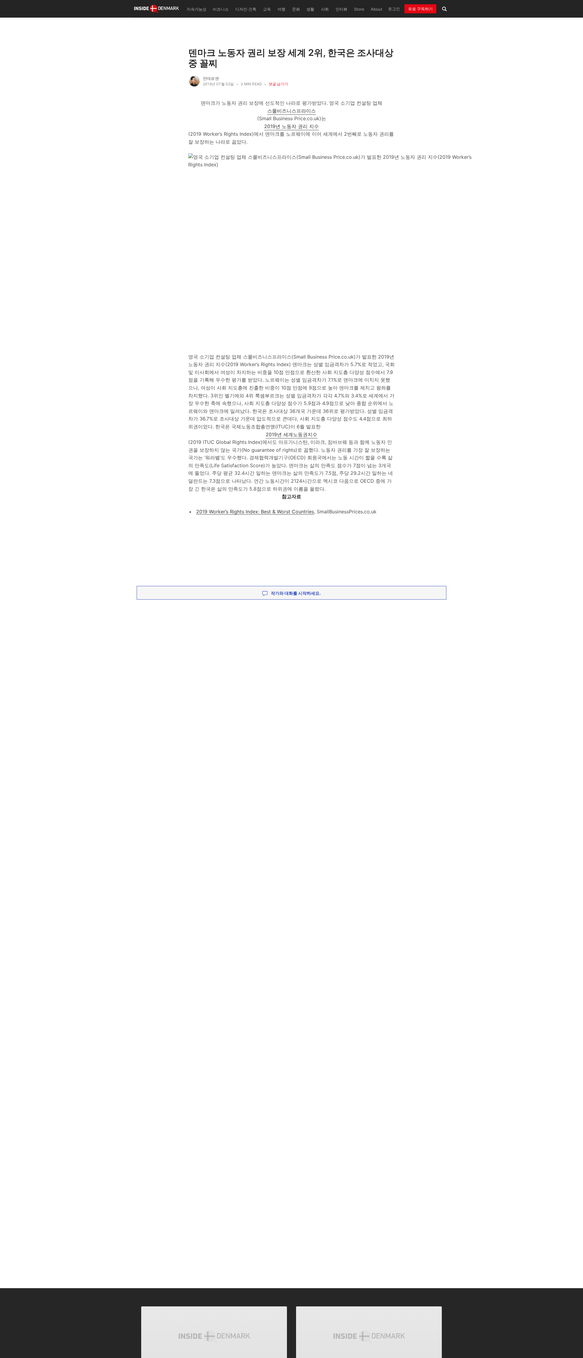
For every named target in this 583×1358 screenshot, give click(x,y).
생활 (310, 9)
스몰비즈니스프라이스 (291, 111)
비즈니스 (221, 9)
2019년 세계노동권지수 (291, 434)
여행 (281, 9)
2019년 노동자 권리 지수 (291, 126)
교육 (267, 9)
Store (359, 9)
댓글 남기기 (278, 84)
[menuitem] (195, 8)
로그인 (394, 8)
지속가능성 (196, 9)
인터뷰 (341, 9)
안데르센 (211, 78)
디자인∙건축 (245, 9)
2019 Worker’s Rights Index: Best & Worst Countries (255, 512)
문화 (296, 9)
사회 (325, 9)
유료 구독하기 (420, 8)
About (376, 9)
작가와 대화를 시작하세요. (295, 593)
